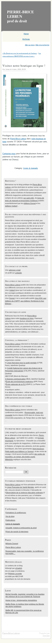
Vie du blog (9, 516)
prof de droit (20, 16)
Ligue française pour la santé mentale (22, 363)
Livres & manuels (30, 168)
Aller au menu (30, 45)
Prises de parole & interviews (16, 532)
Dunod (12, 298)
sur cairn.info (28, 198)
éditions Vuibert (11, 206)
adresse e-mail (15, 270)
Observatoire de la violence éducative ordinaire (24, 493)
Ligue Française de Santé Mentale (20, 487)
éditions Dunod (30, 203)
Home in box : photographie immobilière (21, 600)
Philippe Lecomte (15, 574)
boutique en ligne (27, 318)
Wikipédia (9, 459)
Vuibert (12, 290)
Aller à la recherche (42, 45)
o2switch (18, 568)
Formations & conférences (15, 513)
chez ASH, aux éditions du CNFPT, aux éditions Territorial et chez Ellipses (25, 301)
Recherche (10, 467)
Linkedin (18, 273)
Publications (10, 520)
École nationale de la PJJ (16, 384)
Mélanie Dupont (11, 543)
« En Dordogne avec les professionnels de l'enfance (19, 53)
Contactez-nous (9, 154)
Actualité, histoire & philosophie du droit (21, 528)
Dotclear (46, 636)
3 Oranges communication (15, 379)
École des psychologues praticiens (19, 382)
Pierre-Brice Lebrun (18, 139)
